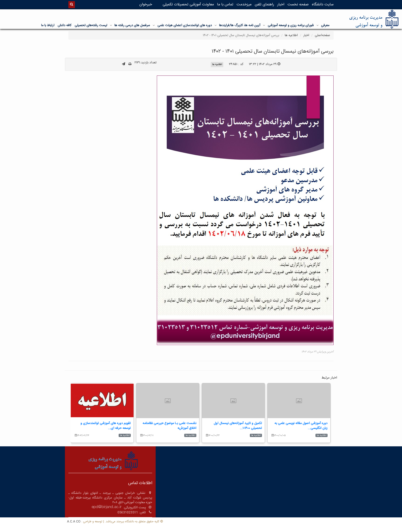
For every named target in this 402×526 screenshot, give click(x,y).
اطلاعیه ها (291, 35)
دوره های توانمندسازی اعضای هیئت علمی (184, 25)
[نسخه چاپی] (129, 64)
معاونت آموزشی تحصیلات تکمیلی (188, 4)
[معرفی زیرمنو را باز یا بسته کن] (317, 25)
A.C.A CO (73, 521)
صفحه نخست (298, 4)
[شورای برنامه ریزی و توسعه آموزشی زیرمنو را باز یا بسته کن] (264, 25)
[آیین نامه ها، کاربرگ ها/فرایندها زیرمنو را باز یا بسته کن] (216, 25)
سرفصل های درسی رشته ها (132, 25)
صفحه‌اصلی (322, 35)
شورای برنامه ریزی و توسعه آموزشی (291, 25)
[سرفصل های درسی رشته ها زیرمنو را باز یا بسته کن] (111, 25)
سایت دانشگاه (323, 4)
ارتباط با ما (47, 25)
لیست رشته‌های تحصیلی (91, 25)
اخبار (280, 4)
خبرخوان (145, 4)
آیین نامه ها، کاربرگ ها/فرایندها (239, 25)
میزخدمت (244, 4)
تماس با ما (225, 4)
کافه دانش (64, 25)
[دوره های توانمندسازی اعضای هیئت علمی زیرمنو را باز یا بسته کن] (154, 25)
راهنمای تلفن (264, 4)
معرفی (325, 25)
